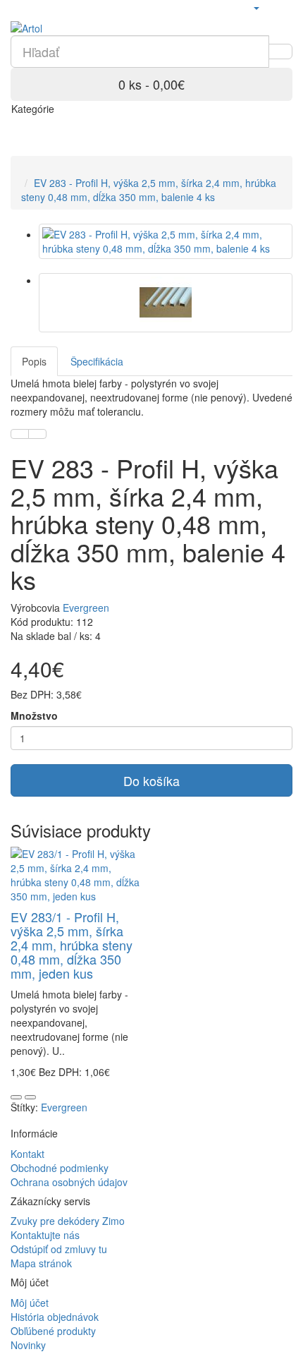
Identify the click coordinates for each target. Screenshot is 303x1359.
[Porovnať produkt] (37, 434)
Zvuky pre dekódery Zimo (68, 1221)
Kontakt (27, 1154)
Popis (34, 361)
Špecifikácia (96, 361)
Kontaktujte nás (45, 1235)
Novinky (28, 1345)
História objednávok (55, 1317)
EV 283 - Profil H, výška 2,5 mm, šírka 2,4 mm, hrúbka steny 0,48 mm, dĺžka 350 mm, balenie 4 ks (148, 190)
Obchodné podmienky (60, 1168)
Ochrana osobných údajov (69, 1182)
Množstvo (34, 715)
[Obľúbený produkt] (20, 434)
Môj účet (30, 1302)
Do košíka (151, 780)
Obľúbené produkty (53, 1331)
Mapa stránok (41, 1263)
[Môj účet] (255, 7)
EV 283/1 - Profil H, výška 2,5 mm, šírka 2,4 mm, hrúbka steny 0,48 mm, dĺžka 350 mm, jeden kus (71, 944)
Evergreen (86, 607)
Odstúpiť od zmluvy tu (59, 1249)
